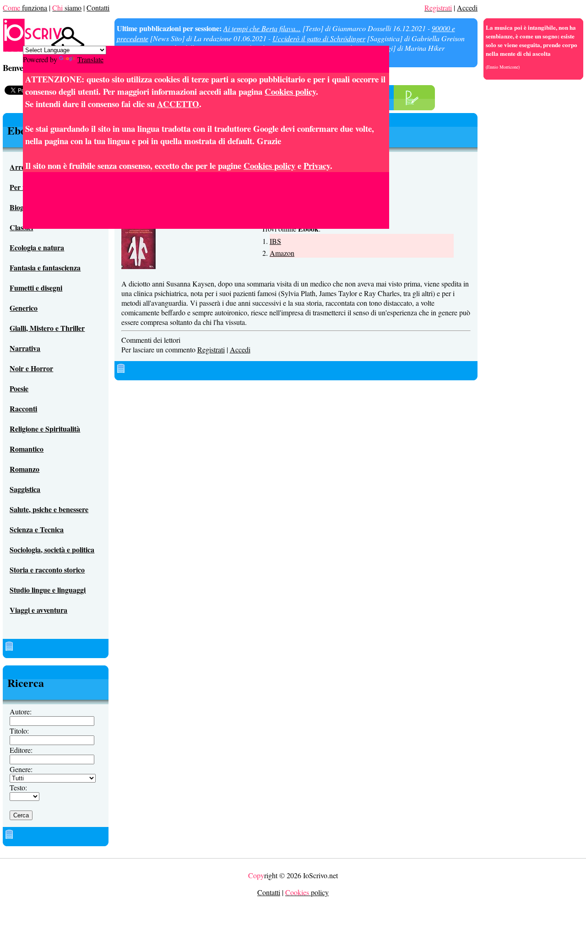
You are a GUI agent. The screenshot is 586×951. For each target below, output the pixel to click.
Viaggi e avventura (38, 610)
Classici (21, 227)
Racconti (23, 408)
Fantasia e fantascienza (45, 267)
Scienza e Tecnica (37, 529)
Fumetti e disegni (36, 287)
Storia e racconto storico (47, 569)
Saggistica (25, 489)
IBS (275, 241)
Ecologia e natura (37, 247)
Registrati (211, 349)
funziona (25, 7)
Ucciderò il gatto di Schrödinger (318, 38)
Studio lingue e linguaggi (48, 589)
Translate (90, 59)
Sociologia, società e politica (52, 549)
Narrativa (25, 348)
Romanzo (24, 469)
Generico (24, 308)
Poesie (19, 388)
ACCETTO (178, 103)
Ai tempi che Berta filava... (262, 28)
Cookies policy (290, 91)
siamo (66, 7)
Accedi (467, 7)
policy (307, 892)
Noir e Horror (31, 368)
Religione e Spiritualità (45, 428)
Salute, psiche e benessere (49, 509)
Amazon (282, 253)
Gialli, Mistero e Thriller (47, 328)
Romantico (26, 448)
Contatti (98, 7)
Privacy (317, 165)
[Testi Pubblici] (412, 102)
